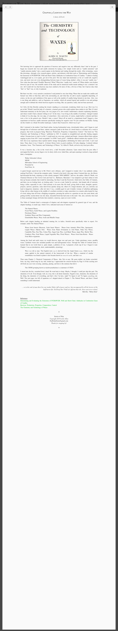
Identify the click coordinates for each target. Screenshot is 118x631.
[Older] (10, 7)
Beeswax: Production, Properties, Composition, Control (38, 305)
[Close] (112, 7)
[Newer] (6, 7)
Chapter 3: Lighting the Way (57, 12)
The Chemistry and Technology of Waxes (33, 307)
